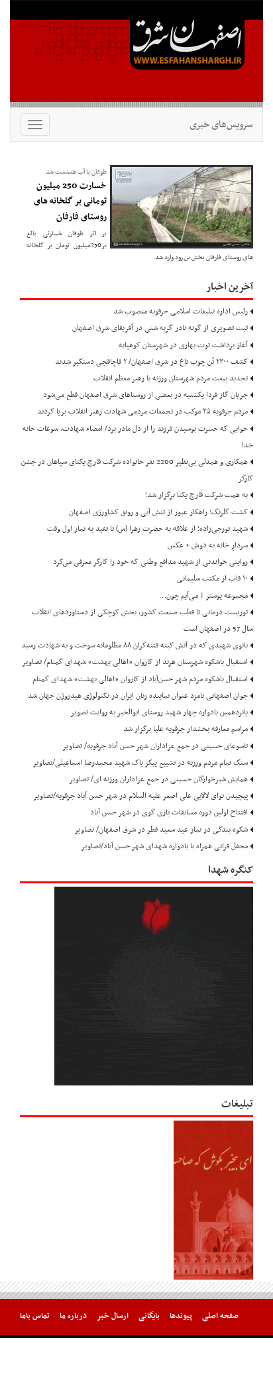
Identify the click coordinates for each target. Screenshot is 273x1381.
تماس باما (35, 1316)
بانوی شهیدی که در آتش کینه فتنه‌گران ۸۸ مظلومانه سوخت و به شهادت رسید (134, 645)
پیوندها (181, 1316)
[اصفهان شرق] (136, 53)
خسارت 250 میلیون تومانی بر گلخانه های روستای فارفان (70, 201)
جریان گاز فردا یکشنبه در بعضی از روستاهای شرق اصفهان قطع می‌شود (145, 395)
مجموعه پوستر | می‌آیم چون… (203, 595)
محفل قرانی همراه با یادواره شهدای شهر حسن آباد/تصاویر (164, 846)
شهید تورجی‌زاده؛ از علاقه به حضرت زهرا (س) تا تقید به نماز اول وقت (147, 528)
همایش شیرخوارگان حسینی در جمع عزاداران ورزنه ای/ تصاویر (158, 779)
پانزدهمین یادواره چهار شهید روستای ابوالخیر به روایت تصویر (159, 712)
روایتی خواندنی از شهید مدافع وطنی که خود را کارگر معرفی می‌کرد (150, 562)
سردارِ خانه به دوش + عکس (208, 545)
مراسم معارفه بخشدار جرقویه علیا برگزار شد (185, 729)
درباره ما (73, 1316)
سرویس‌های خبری (221, 124)
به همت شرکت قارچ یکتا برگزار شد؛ (196, 495)
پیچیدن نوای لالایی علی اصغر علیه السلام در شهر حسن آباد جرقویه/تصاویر (140, 795)
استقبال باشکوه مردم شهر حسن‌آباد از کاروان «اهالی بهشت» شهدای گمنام (140, 679)
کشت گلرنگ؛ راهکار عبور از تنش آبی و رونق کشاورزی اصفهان (158, 512)
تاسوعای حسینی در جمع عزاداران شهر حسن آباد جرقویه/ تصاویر (155, 746)
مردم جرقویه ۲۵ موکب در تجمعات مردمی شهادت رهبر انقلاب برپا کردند (142, 411)
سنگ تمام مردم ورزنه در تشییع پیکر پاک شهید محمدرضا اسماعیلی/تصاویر (140, 762)
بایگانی (149, 1316)
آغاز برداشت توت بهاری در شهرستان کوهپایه (183, 345)
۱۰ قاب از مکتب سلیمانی (212, 578)
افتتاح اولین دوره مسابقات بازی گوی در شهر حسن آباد (169, 812)
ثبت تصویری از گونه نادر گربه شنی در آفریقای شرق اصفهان (160, 328)
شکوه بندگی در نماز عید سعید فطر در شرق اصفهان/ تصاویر (161, 829)
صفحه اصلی (220, 1316)
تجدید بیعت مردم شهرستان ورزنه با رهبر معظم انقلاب (170, 378)
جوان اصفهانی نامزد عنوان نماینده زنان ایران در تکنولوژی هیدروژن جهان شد (138, 695)
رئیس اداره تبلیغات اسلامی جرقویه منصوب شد (180, 311)
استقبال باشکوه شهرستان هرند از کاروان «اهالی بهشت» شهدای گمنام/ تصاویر (135, 662)
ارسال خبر (113, 1316)
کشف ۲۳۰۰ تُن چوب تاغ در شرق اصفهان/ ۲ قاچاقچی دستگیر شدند (151, 361)
